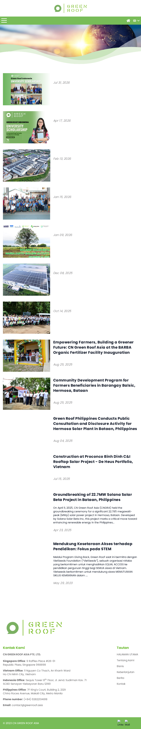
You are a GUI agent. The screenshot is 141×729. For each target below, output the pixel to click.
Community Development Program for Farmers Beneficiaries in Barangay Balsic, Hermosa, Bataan (94, 385)
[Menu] (4, 20)
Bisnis (120, 666)
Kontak (121, 684)
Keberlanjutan (125, 672)
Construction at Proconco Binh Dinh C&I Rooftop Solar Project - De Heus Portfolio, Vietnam (93, 461)
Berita (120, 678)
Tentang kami (125, 660)
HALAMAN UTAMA (127, 654)
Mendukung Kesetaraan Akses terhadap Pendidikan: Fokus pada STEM (93, 546)
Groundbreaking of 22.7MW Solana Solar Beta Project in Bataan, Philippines (92, 497)
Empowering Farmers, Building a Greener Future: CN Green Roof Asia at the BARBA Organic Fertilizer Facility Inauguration (93, 347)
